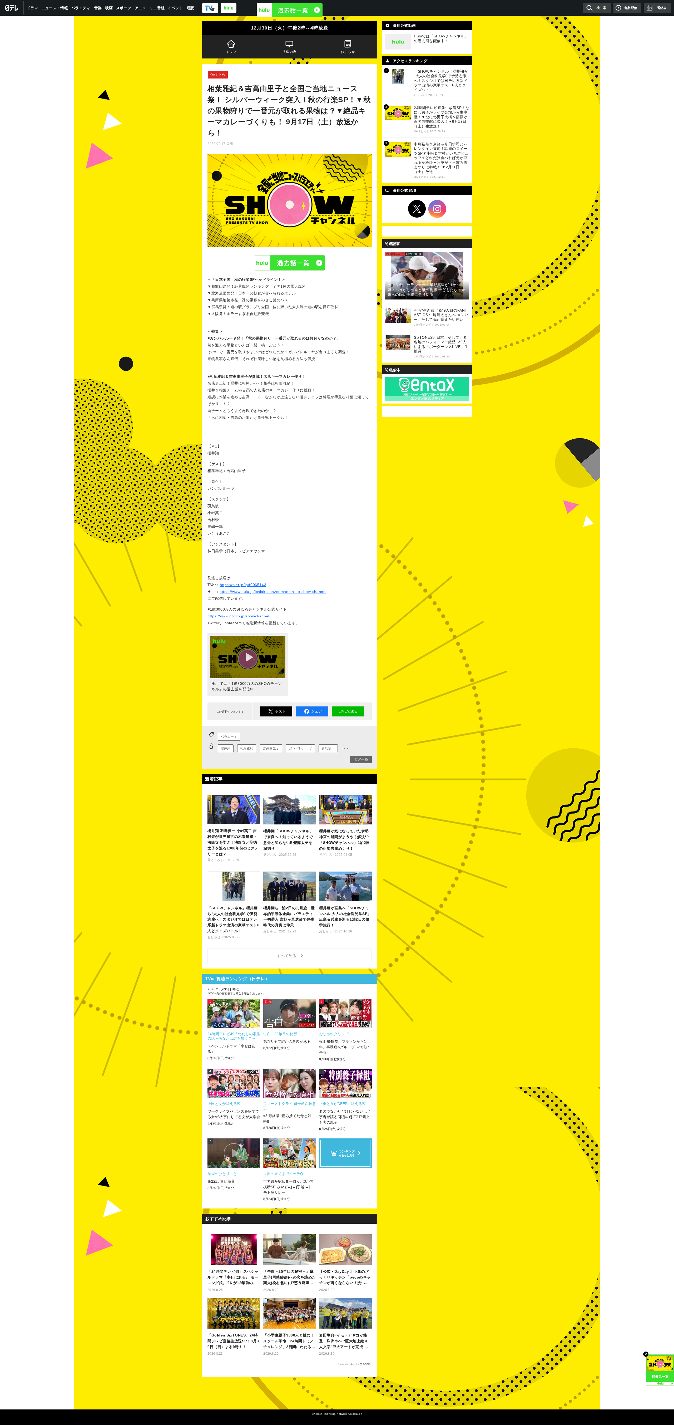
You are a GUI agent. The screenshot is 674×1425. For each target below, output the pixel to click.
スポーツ (123, 8)
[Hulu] (290, 10)
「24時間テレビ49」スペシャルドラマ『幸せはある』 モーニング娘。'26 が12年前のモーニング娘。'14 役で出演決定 (233, 1277)
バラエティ (229, 737)
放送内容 (290, 52)
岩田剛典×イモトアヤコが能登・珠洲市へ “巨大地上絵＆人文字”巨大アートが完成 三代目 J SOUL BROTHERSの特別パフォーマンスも (344, 1341)
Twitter (417, 209)
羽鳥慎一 (328, 748)
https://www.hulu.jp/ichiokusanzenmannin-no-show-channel (273, 591)
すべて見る (287, 956)
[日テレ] (12, 7)
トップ (231, 52)
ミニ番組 (157, 8)
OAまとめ (217, 75)
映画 (109, 8)
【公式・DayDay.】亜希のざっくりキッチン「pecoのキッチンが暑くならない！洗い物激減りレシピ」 (345, 1277)
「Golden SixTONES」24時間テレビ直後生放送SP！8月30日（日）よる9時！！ (233, 1341)
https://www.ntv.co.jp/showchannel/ (238, 616)
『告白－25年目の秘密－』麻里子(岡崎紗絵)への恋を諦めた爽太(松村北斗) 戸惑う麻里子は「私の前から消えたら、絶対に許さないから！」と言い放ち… (289, 1277)
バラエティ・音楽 (86, 8)
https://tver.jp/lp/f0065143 (243, 585)
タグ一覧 (361, 759)
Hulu (289, 263)
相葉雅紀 (246, 748)
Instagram (437, 209)
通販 (190, 8)
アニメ (140, 8)
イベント (175, 8)
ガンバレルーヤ (300, 748)
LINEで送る (348, 711)
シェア (316, 711)
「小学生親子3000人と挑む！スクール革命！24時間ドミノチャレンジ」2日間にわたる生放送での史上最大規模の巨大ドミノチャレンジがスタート (289, 1341)
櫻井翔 (226, 748)
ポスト (280, 711)
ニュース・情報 (54, 8)
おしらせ (348, 52)
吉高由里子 (271, 748)
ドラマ (32, 8)
